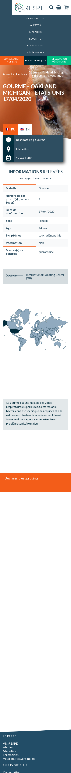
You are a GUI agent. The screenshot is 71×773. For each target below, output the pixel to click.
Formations (35, 45)
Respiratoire (24, 139)
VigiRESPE (10, 743)
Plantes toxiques (35, 60)
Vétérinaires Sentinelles (19, 758)
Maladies (35, 31)
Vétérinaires (35, 52)
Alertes (35, 25)
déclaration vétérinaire (59, 60)
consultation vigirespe (11, 60)
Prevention (36, 38)
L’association (36, 18)
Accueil (7, 74)
